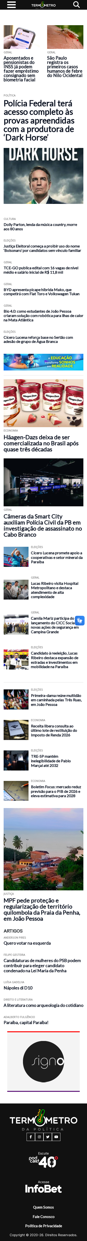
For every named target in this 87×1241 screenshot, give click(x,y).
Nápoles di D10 (18, 987)
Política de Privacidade (43, 1226)
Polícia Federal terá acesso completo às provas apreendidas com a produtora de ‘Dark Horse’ (39, 120)
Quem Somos (43, 1207)
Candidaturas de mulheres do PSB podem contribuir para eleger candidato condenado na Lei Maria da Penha (42, 965)
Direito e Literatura (18, 999)
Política (9, 95)
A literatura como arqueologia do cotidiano (43, 1005)
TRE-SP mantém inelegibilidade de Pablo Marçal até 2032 (51, 760)
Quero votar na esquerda (27, 943)
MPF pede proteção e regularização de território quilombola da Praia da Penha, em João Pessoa (42, 909)
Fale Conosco (44, 1216)
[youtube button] (56, 1137)
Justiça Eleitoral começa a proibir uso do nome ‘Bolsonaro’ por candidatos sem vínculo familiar (42, 248)
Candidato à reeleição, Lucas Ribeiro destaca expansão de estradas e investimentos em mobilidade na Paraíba (54, 660)
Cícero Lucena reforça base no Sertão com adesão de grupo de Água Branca (38, 339)
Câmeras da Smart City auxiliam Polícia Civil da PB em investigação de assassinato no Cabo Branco (43, 525)
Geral (8, 52)
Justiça (9, 893)
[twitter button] (48, 1137)
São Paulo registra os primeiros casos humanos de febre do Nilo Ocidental (64, 66)
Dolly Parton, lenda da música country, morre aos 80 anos (40, 226)
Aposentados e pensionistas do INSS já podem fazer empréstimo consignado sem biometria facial (21, 68)
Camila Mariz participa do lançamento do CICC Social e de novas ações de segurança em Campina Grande (57, 625)
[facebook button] (31, 1137)
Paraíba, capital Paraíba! (26, 1022)
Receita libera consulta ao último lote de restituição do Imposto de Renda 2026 (54, 730)
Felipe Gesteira (14, 954)
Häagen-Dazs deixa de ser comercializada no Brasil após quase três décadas (41, 443)
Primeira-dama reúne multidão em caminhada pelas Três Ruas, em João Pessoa (56, 700)
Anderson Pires (15, 937)
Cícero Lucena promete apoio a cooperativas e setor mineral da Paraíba (57, 557)
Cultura (10, 219)
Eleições (10, 240)
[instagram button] (39, 1137)
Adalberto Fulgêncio (19, 1017)
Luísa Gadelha (14, 982)
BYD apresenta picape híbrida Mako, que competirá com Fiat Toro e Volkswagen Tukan (42, 291)
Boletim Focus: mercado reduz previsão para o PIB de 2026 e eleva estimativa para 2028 (56, 791)
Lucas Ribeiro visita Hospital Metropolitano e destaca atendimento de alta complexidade (54, 590)
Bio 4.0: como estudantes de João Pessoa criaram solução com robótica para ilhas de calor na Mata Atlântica (43, 315)
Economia (11, 430)
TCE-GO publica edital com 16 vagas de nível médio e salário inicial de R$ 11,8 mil (41, 269)
